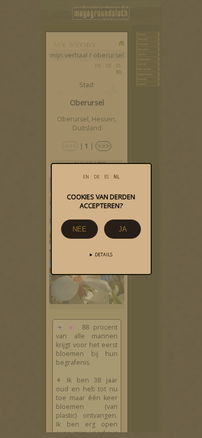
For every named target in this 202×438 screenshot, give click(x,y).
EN (86, 177)
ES (106, 177)
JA (123, 229)
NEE (79, 229)
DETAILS (103, 255)
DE (96, 177)
